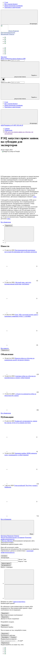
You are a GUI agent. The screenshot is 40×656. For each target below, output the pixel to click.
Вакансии (10, 536)
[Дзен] (5, 43)
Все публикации (6, 519)
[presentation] (3, 79)
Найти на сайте (6, 60)
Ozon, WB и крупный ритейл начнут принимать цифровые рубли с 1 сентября (21, 315)
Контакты (4, 536)
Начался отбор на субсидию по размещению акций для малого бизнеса (19, 359)
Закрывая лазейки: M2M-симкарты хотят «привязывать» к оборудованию (20, 454)
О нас (6, 102)
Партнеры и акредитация (12, 107)
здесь (34, 196)
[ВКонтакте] (5, 41)
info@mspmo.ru (6, 125)
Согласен (4, 556)
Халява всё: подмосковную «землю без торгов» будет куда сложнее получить (20, 422)
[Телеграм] (5, 37)
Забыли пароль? (6, 563)
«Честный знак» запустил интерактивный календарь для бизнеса (17, 283)
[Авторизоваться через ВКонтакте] (19, 591)
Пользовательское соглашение (15, 537)
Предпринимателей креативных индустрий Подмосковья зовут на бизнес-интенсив (20, 251)
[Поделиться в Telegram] (5, 242)
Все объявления (6, 222)
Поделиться (8, 225)
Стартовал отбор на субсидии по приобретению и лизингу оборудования (20, 377)
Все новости (5, 348)
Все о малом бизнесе (11, 103)
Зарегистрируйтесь (19, 601)
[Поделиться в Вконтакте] (19, 234)
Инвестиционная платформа (13, 105)
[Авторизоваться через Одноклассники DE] (19, 577)
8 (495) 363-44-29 (17, 125)
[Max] (5, 39)
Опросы (16, 536)
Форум (3, 537)
